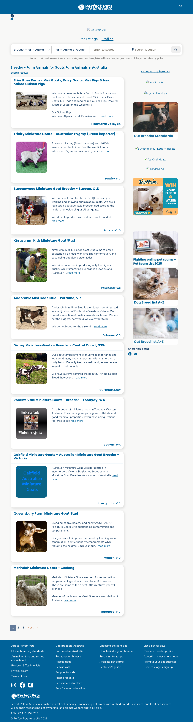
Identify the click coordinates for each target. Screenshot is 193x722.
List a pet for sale (154, 646)
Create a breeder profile (158, 651)
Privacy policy (19, 671)
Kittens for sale (64, 678)
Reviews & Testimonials (25, 665)
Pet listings (89, 39)
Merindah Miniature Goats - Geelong (44, 567)
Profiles (107, 39)
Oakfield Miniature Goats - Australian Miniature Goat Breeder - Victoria (66, 456)
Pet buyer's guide (110, 667)
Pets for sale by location (70, 688)
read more (107, 116)
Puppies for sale (65, 672)
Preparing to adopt (111, 656)
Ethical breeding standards (27, 651)
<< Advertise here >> (155, 71)
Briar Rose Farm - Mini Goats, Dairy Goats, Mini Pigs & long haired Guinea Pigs (62, 82)
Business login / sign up (158, 667)
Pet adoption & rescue (68, 656)
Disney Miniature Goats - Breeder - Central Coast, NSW (60, 345)
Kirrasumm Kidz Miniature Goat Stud (44, 240)
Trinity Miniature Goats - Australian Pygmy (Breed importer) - (66, 134)
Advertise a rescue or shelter (161, 656)
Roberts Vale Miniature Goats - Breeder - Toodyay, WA (59, 400)
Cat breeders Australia (69, 651)
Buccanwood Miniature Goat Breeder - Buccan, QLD (56, 188)
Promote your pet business (160, 662)
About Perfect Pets (22, 646)
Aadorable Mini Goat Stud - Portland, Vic (47, 298)
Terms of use (19, 676)
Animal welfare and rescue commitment (27, 658)
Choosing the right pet (113, 646)
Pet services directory (68, 683)
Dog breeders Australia (69, 646)
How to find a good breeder (117, 651)
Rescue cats (62, 667)
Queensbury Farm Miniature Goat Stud (46, 513)
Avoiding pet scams (112, 662)
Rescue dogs (63, 662)
